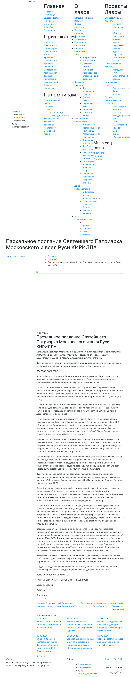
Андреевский (89, 57)
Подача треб (50, 48)
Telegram (98, 156)
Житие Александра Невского (88, 91)
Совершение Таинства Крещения (50, 54)
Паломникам (84, 667)
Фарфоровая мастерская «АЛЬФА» (89, 155)
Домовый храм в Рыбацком (88, 66)
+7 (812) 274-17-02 (112, 659)
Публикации (50, 14)
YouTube (98, 159)
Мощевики (88, 109)
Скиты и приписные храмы (79, 51)
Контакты (48, 42)
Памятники (80, 36)
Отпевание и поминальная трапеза (50, 72)
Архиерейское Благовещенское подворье (91, 76)
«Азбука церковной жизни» (118, 36)
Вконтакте (99, 153)
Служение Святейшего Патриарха (50, 27)
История (78, 21)
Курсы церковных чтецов (118, 45)
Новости (48, 11)
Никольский (89, 60)
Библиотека (88, 192)
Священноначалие (83, 18)
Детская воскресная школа (119, 27)
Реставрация (80, 39)
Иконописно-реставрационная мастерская (91, 127)
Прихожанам (84, 664)
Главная (52, 256)
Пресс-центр (18, 117)
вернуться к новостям (17, 256)
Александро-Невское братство (119, 109)
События (87, 228)
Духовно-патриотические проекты (113, 100)
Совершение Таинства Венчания (50, 63)
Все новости (42, 656)
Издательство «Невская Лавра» (90, 204)
